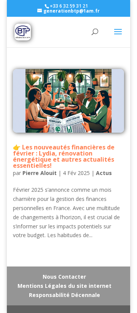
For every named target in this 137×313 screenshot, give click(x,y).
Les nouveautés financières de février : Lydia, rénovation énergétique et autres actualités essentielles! (64, 156)
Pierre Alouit (39, 173)
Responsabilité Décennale (64, 295)
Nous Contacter (64, 276)
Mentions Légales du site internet (65, 285)
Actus (104, 173)
